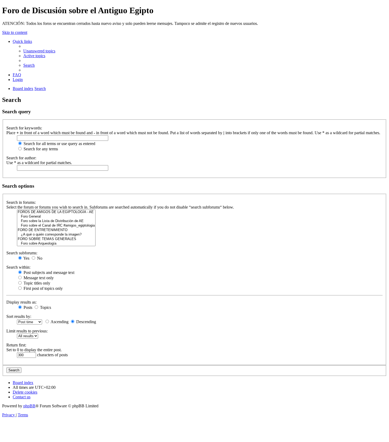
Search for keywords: (24, 128)
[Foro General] (56, 216)
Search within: (18, 267)
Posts (27, 307)
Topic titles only (36, 283)
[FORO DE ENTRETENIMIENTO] (56, 230)
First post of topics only (42, 288)
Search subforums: (21, 253)
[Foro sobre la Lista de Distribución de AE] (56, 221)
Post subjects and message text (48, 272)
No (39, 258)
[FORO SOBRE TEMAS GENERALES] (56, 239)
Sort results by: (18, 316)
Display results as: (21, 302)
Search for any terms (40, 149)
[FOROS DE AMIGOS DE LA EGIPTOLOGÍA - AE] (56, 212)
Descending (85, 321)
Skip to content (14, 32)
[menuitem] (39, 51)
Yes (25, 258)
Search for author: (21, 158)
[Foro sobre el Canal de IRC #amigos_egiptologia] (56, 225)
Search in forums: (21, 202)
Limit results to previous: (27, 331)
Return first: (16, 345)
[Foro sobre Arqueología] (56, 243)
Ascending (59, 321)
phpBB (29, 406)
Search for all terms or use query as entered (58, 143)
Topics (45, 307)
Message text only (38, 278)
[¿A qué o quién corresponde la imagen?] (56, 234)
